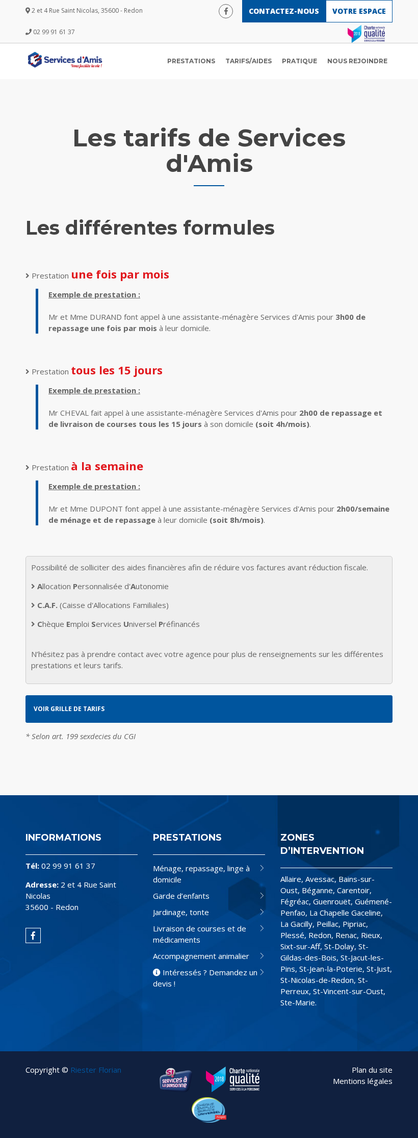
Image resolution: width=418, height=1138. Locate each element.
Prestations (191, 61)
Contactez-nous (284, 11)
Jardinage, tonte (181, 912)
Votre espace (359, 11)
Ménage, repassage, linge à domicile (201, 873)
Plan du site (372, 1070)
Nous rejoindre (357, 61)
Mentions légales (363, 1081)
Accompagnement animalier (201, 956)
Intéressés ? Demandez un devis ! (205, 978)
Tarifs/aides (248, 61)
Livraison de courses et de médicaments (199, 934)
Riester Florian (95, 1070)
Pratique (299, 61)
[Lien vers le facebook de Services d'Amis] (226, 11)
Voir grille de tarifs (69, 708)
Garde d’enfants (181, 896)
